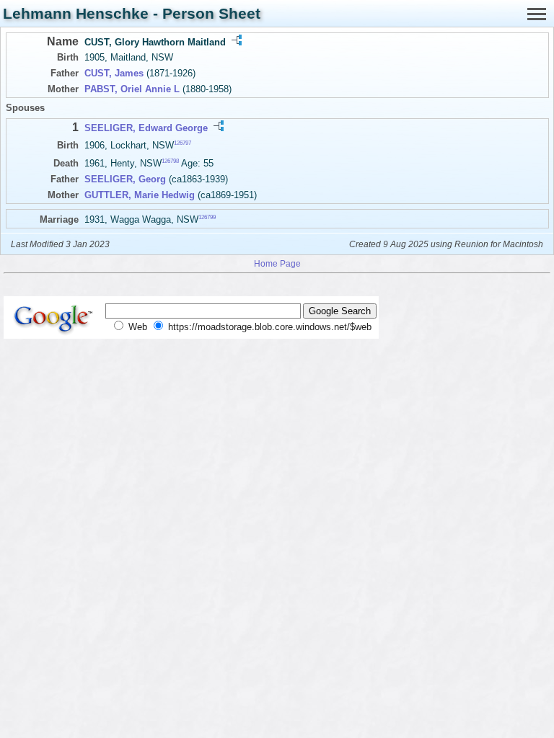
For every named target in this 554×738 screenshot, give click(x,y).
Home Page (277, 263)
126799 (207, 217)
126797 (182, 143)
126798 (170, 161)
